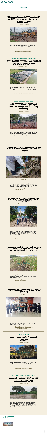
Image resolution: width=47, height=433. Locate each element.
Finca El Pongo (13, 58)
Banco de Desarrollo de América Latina (23, 93)
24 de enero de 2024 (27, 24)
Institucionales (16, 145)
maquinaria (19, 237)
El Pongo (32, 93)
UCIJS (15, 280)
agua (18, 188)
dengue (21, 188)
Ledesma (28, 334)
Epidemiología (23, 188)
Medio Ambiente (29, 58)
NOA (29, 279)
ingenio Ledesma (21, 368)
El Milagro (19, 51)
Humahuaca (21, 375)
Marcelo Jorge (21, 237)
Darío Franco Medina (21, 383)
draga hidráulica (29, 93)
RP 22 (18, 410)
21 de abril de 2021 (26, 342)
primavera (30, 368)
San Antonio (29, 375)
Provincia (21, 145)
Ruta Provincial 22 (25, 410)
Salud (18, 189)
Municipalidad (21, 327)
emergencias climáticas (30, 326)
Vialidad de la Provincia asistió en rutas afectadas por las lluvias (23, 379)
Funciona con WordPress (23, 430)
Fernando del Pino (18, 368)
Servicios (34, 58)
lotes (30, 188)
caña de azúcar (19, 279)
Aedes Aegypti (15, 188)
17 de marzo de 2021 (27, 383)
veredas (22, 189)
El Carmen (18, 58)
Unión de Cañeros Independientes (19, 280)
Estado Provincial (16, 327)
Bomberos (19, 326)
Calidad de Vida (16, 51)
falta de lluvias (24, 279)
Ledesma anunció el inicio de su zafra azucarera (23, 338)
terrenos (20, 189)
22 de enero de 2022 (27, 252)
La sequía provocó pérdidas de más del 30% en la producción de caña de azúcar (23, 248)
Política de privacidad (15, 430)
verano (31, 368)
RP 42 (21, 410)
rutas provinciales (29, 410)
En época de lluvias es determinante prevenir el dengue (23, 149)
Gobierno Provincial (23, 58)
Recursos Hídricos (16, 238)
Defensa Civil (22, 326)
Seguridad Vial (20, 328)
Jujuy (26, 279)
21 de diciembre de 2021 (26, 294)
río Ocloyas (17, 410)
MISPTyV (24, 237)
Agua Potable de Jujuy (16, 93)
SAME (32, 327)
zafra (23, 280)
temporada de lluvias (24, 328)
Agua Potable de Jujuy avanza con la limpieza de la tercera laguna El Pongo (23, 62)
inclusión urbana (22, 51)
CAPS (19, 188)
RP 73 (22, 410)
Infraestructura (25, 51)
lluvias (29, 188)
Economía (24, 334)
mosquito (15, 189)
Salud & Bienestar (26, 145)
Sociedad (31, 145)
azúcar (15, 368)
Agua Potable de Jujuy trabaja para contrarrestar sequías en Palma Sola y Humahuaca (23, 106)
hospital (26, 188)
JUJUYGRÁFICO (8, 430)
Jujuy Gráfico (21, 24)
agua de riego (15, 279)
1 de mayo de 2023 (26, 66)
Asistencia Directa (16, 326)
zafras (24, 280)
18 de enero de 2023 (27, 111)
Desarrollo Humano (25, 326)
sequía (32, 279)
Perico (28, 237)
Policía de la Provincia (25, 327)
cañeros (21, 279)
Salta (30, 279)
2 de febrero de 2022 (27, 203)
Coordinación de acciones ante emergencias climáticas (23, 290)
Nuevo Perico (26, 237)
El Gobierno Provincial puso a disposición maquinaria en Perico (23, 199)
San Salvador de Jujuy (16, 328)
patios (17, 189)
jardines (28, 188)
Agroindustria (20, 334)
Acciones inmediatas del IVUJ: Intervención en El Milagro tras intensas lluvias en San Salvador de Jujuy (23, 19)
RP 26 (20, 410)
